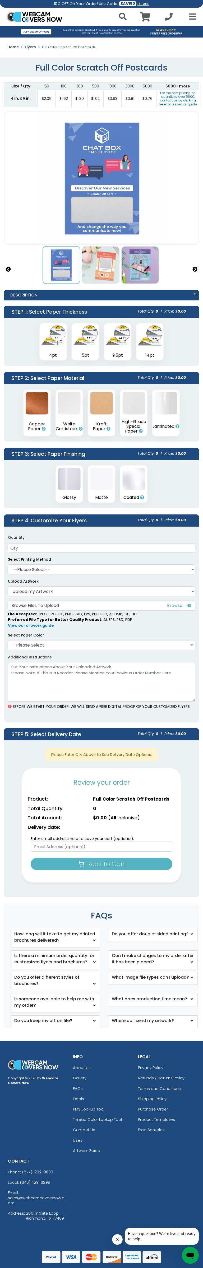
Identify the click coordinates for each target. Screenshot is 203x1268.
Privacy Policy (150, 1067)
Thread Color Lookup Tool (97, 1119)
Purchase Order (153, 1109)
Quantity (16, 537)
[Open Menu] (191, 16)
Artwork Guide (86, 1150)
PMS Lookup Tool (88, 1109)
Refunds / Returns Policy (161, 1078)
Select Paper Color (26, 635)
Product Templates (156, 1119)
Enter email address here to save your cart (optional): (82, 838)
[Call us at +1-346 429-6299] (169, 18)
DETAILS (143, 4)
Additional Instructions (30, 657)
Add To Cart (106, 864)
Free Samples (151, 1129)
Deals (78, 1099)
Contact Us (84, 1129)
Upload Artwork (23, 581)
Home (13, 47)
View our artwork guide (31, 625)
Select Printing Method (29, 559)
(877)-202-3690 (37, 1172)
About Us (82, 1067)
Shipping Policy (152, 1099)
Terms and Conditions (159, 1088)
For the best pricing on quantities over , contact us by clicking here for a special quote (178, 98)
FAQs (78, 1088)
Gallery (79, 1078)
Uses (77, 1140)
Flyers (30, 47)
